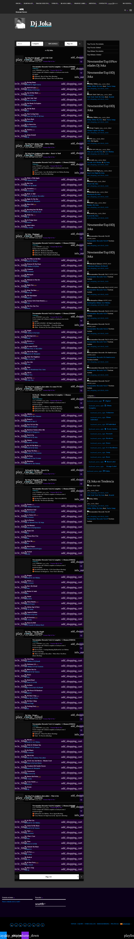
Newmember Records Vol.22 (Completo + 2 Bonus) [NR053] (53, 640)
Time (28, 367)
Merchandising (103, 924)
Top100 (73, 924)
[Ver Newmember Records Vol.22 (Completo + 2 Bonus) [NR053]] (23, 647)
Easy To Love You (32, 424)
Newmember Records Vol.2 (97, 290)
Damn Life (30, 531)
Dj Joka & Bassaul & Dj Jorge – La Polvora (40, 480)
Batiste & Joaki (32, 591)
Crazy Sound (29, 227)
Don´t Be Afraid (32, 586)
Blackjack (30, 274)
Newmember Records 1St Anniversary (101, 357)
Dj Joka (27, 100)
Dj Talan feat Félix (31, 116)
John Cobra (31, 225)
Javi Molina (28, 90)
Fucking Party (33, 706)
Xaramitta (31, 189)
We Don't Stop (33, 696)
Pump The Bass (33, 451)
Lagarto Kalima (32, 612)
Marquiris (37, 201)
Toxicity (31, 130)
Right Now (32, 285)
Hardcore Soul (31, 510)
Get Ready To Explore (34, 103)
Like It (29, 372)
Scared (89, 216)
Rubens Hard (39, 625)
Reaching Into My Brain (34, 209)
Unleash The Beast (33, 847)
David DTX (28, 599)
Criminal (30, 269)
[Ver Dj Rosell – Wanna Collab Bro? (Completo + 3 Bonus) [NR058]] (23, 402)
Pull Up (31, 378)
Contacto (103, 3)
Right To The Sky (32, 199)
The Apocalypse (32, 295)
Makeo (27, 533)
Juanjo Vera (28, 375)
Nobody (29, 440)
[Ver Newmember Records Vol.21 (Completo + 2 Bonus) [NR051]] (23, 730)
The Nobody (36, 463)
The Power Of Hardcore (34, 690)
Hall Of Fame (33, 88)
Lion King (30, 659)
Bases (108, 457)
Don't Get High (92, 173)
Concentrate (31, 771)
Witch (30, 581)
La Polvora (30, 520)
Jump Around (31, 135)
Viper (30, 831)
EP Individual (111, 424)
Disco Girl (31, 204)
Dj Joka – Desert (31, 715)
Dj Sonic (37, 90)
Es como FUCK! (32, 346)
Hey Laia (30, 183)
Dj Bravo (27, 308)
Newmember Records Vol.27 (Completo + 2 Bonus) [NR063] (53, 162)
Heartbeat (30, 461)
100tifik (31, 414)
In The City (30, 820)
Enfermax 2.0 (32, 664)
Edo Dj (27, 137)
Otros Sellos (90, 924)
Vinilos (55, 3)
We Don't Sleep (32, 701)
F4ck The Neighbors (33, 357)
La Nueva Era (31, 124)
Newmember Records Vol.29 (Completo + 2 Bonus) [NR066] (53, 67)
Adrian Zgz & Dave (33, 607)
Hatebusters (28, 548)
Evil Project (38, 548)
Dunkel (32, 512)
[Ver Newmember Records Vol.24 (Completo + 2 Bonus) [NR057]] (23, 495)
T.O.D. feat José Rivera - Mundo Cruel (39, 761)
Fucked (29, 552)
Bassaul (34, 427)
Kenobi (34, 100)
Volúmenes (35, 68)
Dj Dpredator (36, 528)
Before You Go (31, 669)
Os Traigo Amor (32, 220)
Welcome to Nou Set (33, 280)
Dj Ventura (36, 672)
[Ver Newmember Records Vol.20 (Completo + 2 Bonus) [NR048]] (23, 811)
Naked (29, 596)
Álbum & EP (28, 3)
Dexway (31, 341)
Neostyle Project (30, 604)
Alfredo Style (37, 212)
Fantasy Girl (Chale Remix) (37, 301)
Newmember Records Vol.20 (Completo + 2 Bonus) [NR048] (53, 806)
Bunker (90, 205)
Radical (29, 857)
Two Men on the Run (33, 259)
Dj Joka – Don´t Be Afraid (34, 632)
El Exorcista (32, 617)
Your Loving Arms (33, 114)
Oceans (30, 504)
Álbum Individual (37, 399)
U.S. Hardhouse (111, 448)
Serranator (28, 222)
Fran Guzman (29, 95)
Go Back (29, 685)
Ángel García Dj (30, 359)
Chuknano (33, 126)
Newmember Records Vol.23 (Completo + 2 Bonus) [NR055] (53, 560)
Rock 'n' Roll (31, 194)
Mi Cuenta (126, 3)
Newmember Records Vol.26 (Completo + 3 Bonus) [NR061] (53, 243)
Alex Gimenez (36, 416)
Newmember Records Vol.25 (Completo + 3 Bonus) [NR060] (53, 313)
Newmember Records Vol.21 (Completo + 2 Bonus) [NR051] (53, 724)
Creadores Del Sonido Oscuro (36, 766)
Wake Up (31, 215)
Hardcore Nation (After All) (36, 430)
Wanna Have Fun (32, 536)
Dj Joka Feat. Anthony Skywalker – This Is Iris (42, 796)
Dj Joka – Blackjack (32, 234)
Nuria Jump (111, 86)
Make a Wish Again (33, 178)
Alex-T (34, 421)
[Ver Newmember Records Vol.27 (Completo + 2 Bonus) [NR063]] (23, 168)
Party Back (30, 119)
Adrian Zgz (28, 292)
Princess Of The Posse (34, 264)
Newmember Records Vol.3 (97, 342)
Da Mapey (30, 750)
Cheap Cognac (92, 130)
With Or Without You (34, 745)
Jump (108, 452)
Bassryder (28, 212)
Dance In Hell (31, 623)
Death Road (31, 680)
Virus (28, 841)
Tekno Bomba (33, 602)
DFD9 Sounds (29, 625)
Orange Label (80, 3)
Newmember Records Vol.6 (97, 313)
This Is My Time (32, 351)
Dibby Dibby (91, 86)
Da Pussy (30, 456)
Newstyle (109, 434)
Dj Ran (36, 266)
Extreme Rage (29, 703)
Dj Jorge (41, 522)
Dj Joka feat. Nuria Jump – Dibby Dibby (39, 144)
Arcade (90, 162)
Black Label (66, 3)
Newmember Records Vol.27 (97, 386)
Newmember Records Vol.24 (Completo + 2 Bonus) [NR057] (53, 489)
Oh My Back (31, 109)
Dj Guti (34, 614)
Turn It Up (30, 435)
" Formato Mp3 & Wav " (49, 61)
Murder (31, 740)
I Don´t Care (31, 836)
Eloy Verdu (28, 620)
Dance (108, 443)
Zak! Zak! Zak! (32, 98)
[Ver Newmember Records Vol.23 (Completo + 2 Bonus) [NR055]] (23, 566)
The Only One (29, 380)
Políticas (115, 924)
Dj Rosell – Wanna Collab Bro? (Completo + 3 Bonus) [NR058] (51, 396)
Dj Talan (35, 448)
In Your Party (32, 862)
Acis (35, 180)
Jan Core (27, 364)
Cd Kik (34, 682)
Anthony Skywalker (38, 196)
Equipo (80, 924)
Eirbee (36, 698)
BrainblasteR (29, 121)
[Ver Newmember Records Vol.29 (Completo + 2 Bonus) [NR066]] (23, 73)
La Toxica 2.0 (32, 515)
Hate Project (31, 546)
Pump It (29, 419)
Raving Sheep (31, 82)
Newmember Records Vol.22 (97, 329)
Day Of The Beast (34, 446)
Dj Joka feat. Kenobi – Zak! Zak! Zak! (39, 58)
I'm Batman (31, 525)
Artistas (92, 3)
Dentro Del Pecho (34, 776)
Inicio (18, 3)
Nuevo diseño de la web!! (11, 901)
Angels (29, 330)
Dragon (29, 575)
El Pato (30, 852)
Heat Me (31, 541)
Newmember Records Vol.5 (97, 370)
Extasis (29, 787)
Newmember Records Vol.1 (97, 277)
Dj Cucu (27, 303)
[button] (81, 62)
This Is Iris (30, 755)
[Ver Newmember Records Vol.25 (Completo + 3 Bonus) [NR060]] (23, 320)
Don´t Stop (30, 868)
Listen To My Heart (33, 826)
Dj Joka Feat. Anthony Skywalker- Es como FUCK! (43, 387)
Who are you (92, 152)
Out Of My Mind (34, 93)
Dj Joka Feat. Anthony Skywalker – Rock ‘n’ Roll (43, 153)
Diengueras (28, 105)
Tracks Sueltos (42, 3)
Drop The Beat (33, 290)
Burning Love (32, 336)
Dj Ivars (41, 116)
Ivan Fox (27, 859)
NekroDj (27, 554)
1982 (89, 141)
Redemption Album (94, 303)
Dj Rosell (27, 84)
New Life (30, 362)
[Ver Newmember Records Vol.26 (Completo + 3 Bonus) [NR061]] (23, 249)
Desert (29, 675)
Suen (44, 369)
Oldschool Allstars (93, 266)
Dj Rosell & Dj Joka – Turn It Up (37, 470)
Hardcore (109, 438)
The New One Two (33, 306)
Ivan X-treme (36, 458)
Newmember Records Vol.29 (97, 241)
